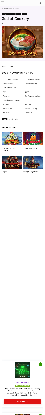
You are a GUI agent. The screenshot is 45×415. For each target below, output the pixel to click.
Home (3, 8)
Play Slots (22, 402)
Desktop (18, 14)
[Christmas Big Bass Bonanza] (12, 134)
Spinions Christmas (30, 148)
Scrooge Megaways (30, 172)
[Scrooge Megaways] (33, 157)
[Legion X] (12, 157)
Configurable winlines (8, 14)
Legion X (5, 172)
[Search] (39, 3)
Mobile (24, 14)
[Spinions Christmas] (33, 134)
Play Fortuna (22, 382)
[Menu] (2, 3)
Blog (7, 8)
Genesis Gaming (13, 119)
